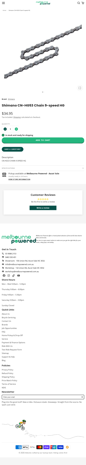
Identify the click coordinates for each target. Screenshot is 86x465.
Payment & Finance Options (13, 342)
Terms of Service (9, 384)
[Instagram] (9, 275)
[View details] (19, 239)
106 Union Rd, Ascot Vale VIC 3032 (30, 261)
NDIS (4, 387)
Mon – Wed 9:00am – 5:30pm (14, 284)
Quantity (6, 124)
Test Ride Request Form (12, 349)
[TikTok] (13, 275)
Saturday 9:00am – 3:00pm (13, 300)
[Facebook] (4, 275)
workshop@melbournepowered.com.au (22, 271)
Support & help (8, 357)
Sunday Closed (8, 305)
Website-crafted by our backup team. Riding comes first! (46, 453)
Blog (3, 360)
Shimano (11, 99)
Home (4, 10)
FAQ (3, 332)
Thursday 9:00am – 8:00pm (13, 289)
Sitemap (5, 353)
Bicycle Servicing (9, 317)
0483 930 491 (10, 257)
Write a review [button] (43, 208)
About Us (6, 314)
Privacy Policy (7, 370)
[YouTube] (18, 275)
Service (5, 339)
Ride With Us (7, 346)
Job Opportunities (9, 328)
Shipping (17, 117)
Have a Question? (12, 149)
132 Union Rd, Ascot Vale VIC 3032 (30, 268)
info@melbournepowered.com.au (19, 264)
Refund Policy (7, 373)
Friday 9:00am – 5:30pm (12, 295)
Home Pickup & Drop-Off (12, 335)
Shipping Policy (8, 377)
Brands (5, 324)
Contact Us (6, 321)
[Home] (43, 3)
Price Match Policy (9, 380)
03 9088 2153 (10, 253)
